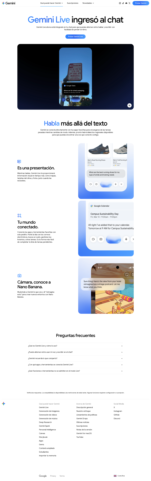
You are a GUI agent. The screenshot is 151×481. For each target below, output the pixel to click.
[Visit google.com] (43, 476)
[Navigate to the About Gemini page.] (8, 3)
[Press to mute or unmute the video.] (129, 105)
